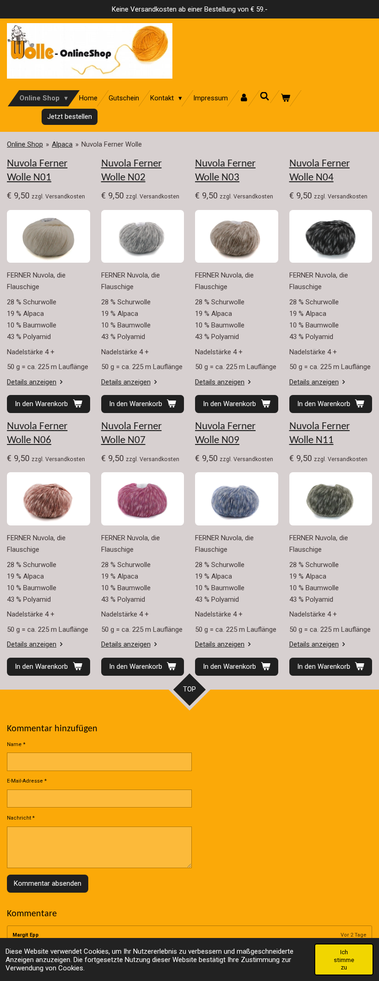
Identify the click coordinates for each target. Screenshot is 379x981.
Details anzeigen (31, 382)
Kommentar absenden (47, 883)
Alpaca (62, 144)
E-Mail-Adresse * (27, 781)
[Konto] (243, 98)
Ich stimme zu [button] (344, 959)
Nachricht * (21, 818)
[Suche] (264, 96)
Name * (16, 744)
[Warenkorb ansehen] (285, 98)
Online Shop (25, 144)
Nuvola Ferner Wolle (111, 144)
